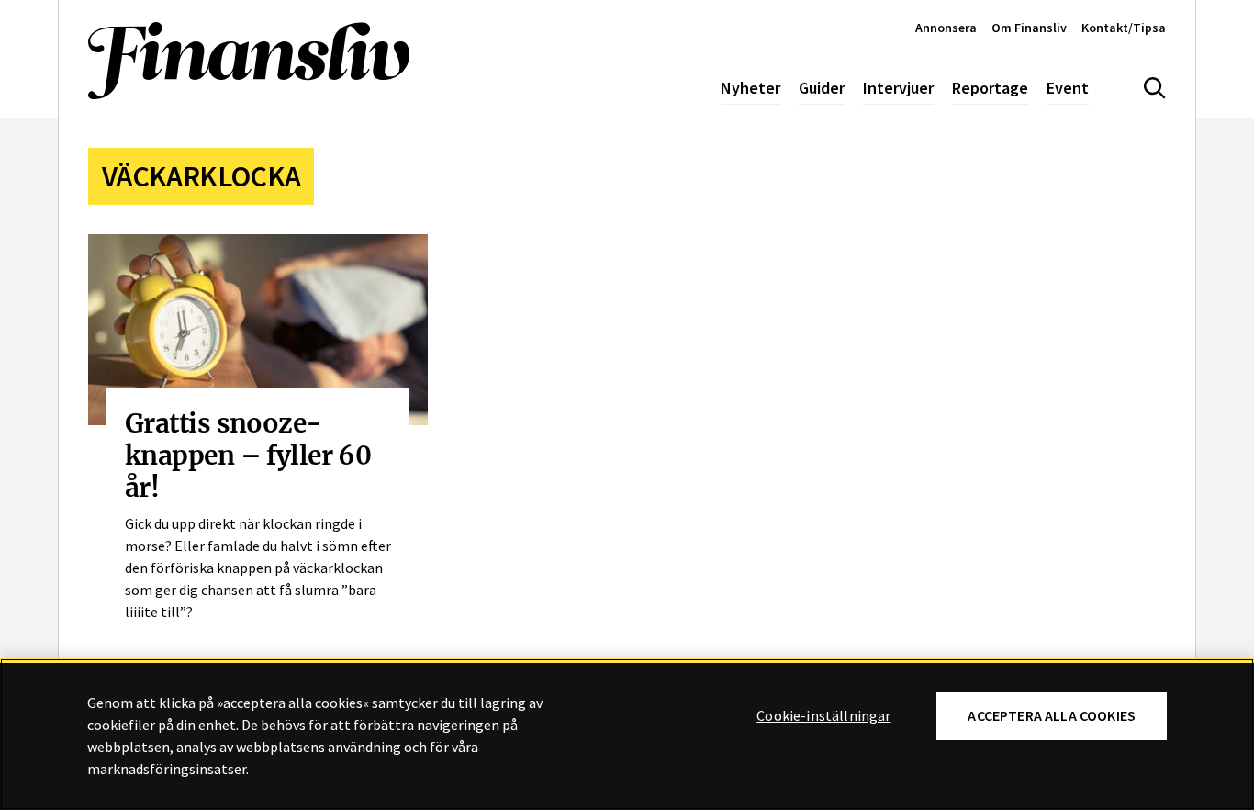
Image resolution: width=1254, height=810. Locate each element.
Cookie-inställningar (823, 716)
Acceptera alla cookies (1052, 716)
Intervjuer (898, 87)
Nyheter (750, 87)
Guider (822, 87)
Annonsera (946, 27)
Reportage (990, 87)
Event (1068, 87)
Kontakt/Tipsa (1123, 27)
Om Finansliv (1029, 27)
